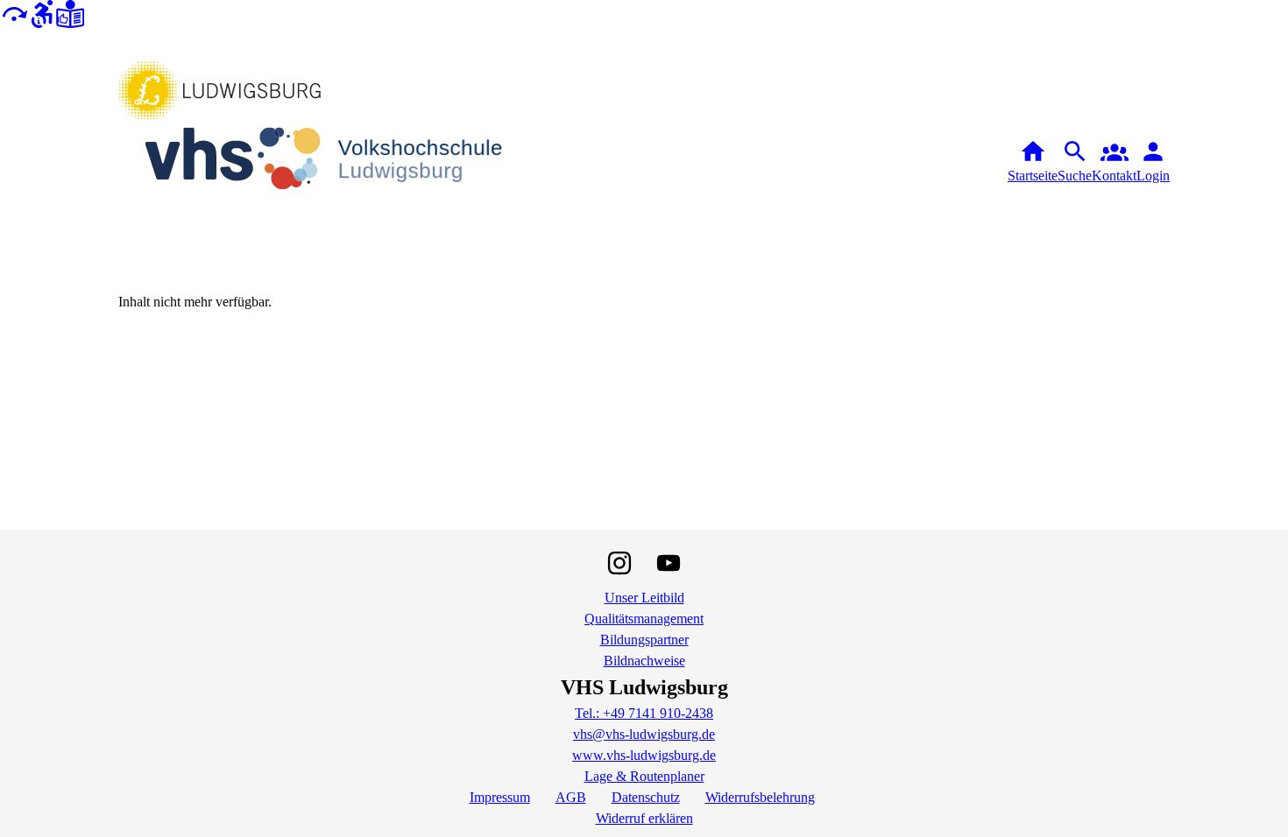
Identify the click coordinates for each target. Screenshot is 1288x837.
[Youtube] (668, 562)
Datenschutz (646, 797)
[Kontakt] (1114, 161)
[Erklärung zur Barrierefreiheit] (42, 12)
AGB (571, 797)
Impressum (500, 797)
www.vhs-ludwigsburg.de (644, 755)
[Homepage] (337, 162)
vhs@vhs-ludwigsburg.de (644, 734)
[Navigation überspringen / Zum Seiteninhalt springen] (14, 12)
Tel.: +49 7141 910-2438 (644, 713)
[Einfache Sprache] (70, 12)
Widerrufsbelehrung (760, 797)
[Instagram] (619, 562)
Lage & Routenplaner (644, 776)
